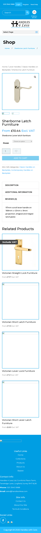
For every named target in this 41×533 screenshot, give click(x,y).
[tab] (20, 185)
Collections (20, 459)
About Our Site (20, 505)
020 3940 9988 (8, 4)
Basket (21, 471)
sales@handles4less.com (16, 491)
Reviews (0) (11, 199)
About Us (20, 467)
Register (26, 4)
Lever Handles (15, 67)
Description (11, 185)
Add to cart (20, 158)
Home (4, 67)
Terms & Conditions (20, 509)
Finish (6, 143)
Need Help (34, 4)
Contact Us (20, 501)
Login (18, 4)
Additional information (18, 192)
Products (20, 463)
